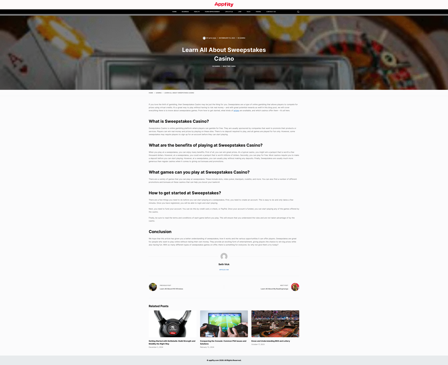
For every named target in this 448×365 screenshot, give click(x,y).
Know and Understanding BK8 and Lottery (270, 341)
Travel (258, 11)
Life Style (229, 11)
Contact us (271, 11)
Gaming (242, 38)
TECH (248, 11)
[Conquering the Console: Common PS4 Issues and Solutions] (224, 323)
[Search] (298, 12)
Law (239, 11)
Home (174, 11)
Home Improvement (212, 11)
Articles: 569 (224, 270)
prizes (236, 110)
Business (185, 11)
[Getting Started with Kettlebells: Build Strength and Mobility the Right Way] (173, 323)
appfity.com (214, 360)
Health (197, 11)
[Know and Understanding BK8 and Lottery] (275, 323)
